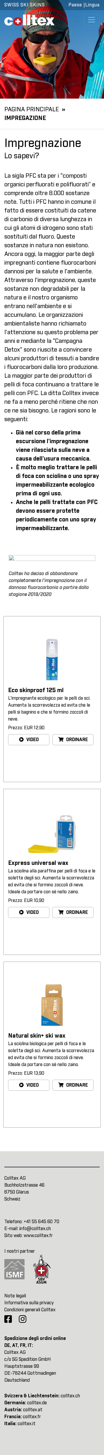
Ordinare (76, 739)
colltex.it (27, 1423)
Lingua (92, 5)
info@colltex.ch (35, 1228)
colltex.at (32, 1409)
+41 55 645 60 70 (41, 1221)
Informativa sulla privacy (29, 1303)
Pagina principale (31, 109)
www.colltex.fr (38, 1235)
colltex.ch (70, 1396)
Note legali (15, 1296)
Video (32, 739)
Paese (75, 5)
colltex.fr (32, 1416)
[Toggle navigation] (91, 20)
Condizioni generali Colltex (29, 1309)
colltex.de (37, 1403)
